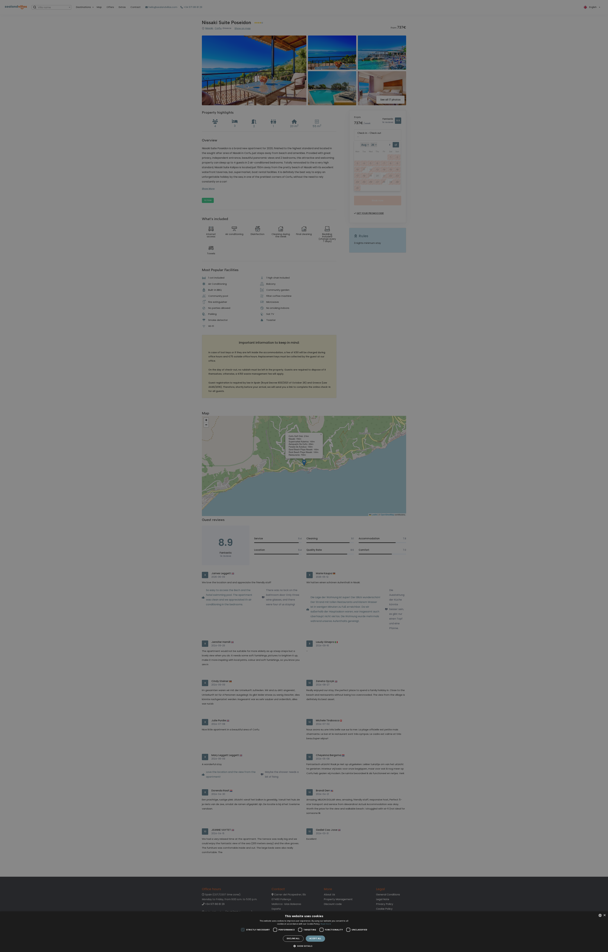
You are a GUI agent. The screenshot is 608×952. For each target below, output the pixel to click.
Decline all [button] (293, 938)
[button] (304, 946)
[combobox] (600, 915)
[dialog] (304, 931)
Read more (326, 924)
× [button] (604, 915)
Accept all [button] (315, 938)
